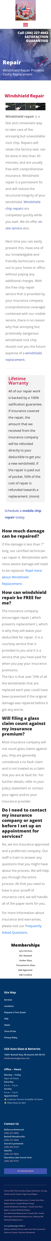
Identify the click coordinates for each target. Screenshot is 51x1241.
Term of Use (10, 1031)
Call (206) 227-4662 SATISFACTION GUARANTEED (33, 36)
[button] (25, 25)
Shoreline (21, 1232)
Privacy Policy (10, 1037)
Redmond (7, 1232)
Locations (9, 1006)
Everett (20, 1229)
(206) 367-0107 (11, 1147)
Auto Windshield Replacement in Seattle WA (20, 1213)
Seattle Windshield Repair (20, 1210)
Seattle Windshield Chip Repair (15, 1207)
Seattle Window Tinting (25, 1203)
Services (8, 999)
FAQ (6, 1018)
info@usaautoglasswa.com (17, 1058)
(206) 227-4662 (11, 1133)
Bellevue (7, 1229)
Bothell (14, 1229)
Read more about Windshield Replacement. (22, 577)
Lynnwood (41, 1229)
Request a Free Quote (15, 1012)
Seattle (14, 1232)
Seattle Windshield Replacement (16, 1200)
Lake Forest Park (30, 1229)
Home (7, 1025)
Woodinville (30, 1232)
